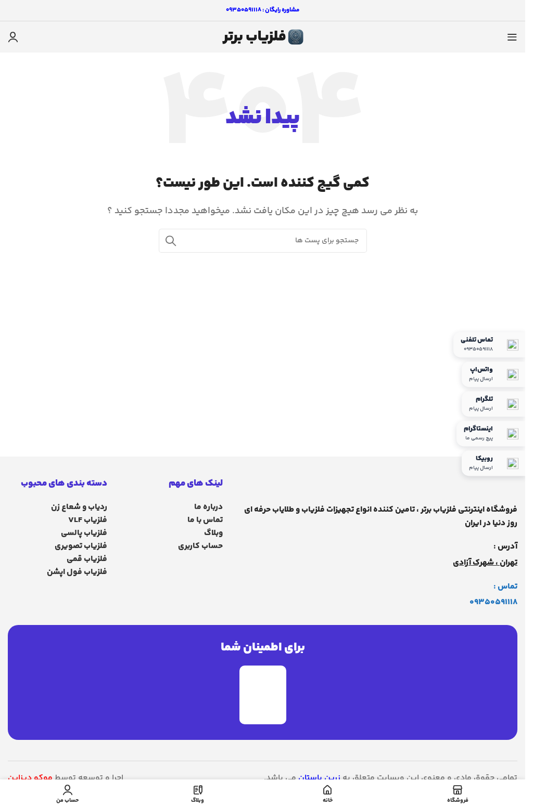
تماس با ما (204, 520)
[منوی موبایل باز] (512, 37)
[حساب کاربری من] (13, 37)
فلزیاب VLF (87, 520)
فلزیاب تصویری (81, 546)
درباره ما (208, 507)
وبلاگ (213, 533)
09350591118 (493, 602)
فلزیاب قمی (87, 559)
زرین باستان (319, 778)
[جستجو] (171, 241)
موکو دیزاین (30, 778)
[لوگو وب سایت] (262, 37)
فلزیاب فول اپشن (77, 572)
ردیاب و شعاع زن (79, 507)
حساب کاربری (200, 546)
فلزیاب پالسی (84, 533)
